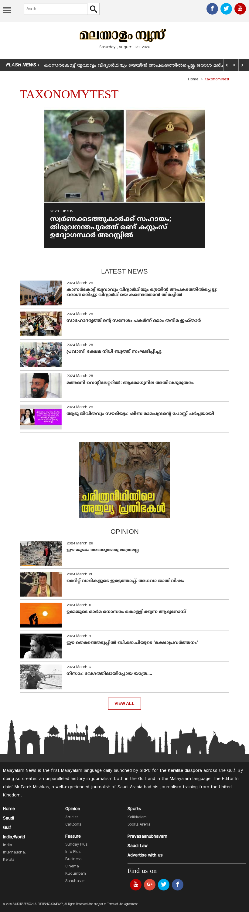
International (14, 852)
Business (73, 859)
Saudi (8, 818)
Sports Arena (139, 824)
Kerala (8, 859)
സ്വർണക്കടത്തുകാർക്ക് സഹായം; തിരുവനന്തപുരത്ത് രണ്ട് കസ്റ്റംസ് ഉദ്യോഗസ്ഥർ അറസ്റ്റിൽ (110, 227)
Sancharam (75, 881)
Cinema (72, 866)
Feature (73, 836)
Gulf (7, 827)
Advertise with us (145, 855)
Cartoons (73, 824)
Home (193, 79)
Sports (134, 809)
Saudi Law (138, 846)
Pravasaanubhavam (147, 836)
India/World (14, 837)
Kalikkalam (137, 817)
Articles (71, 817)
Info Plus (72, 852)
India (7, 845)
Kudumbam (75, 873)
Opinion (72, 809)
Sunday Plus (76, 844)
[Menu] (7, 11)
